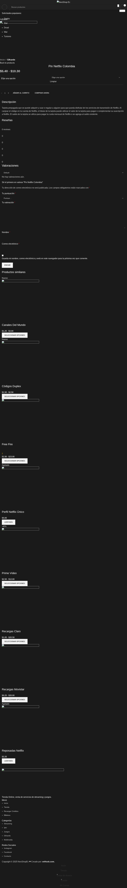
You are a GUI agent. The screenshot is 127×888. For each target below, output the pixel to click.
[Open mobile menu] (4, 7)
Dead (6, 28)
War (5, 32)
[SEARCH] (118, 5)
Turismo (7, 36)
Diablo (7, 19)
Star (6, 23)
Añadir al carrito (21, 93)
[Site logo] (63, 2)
